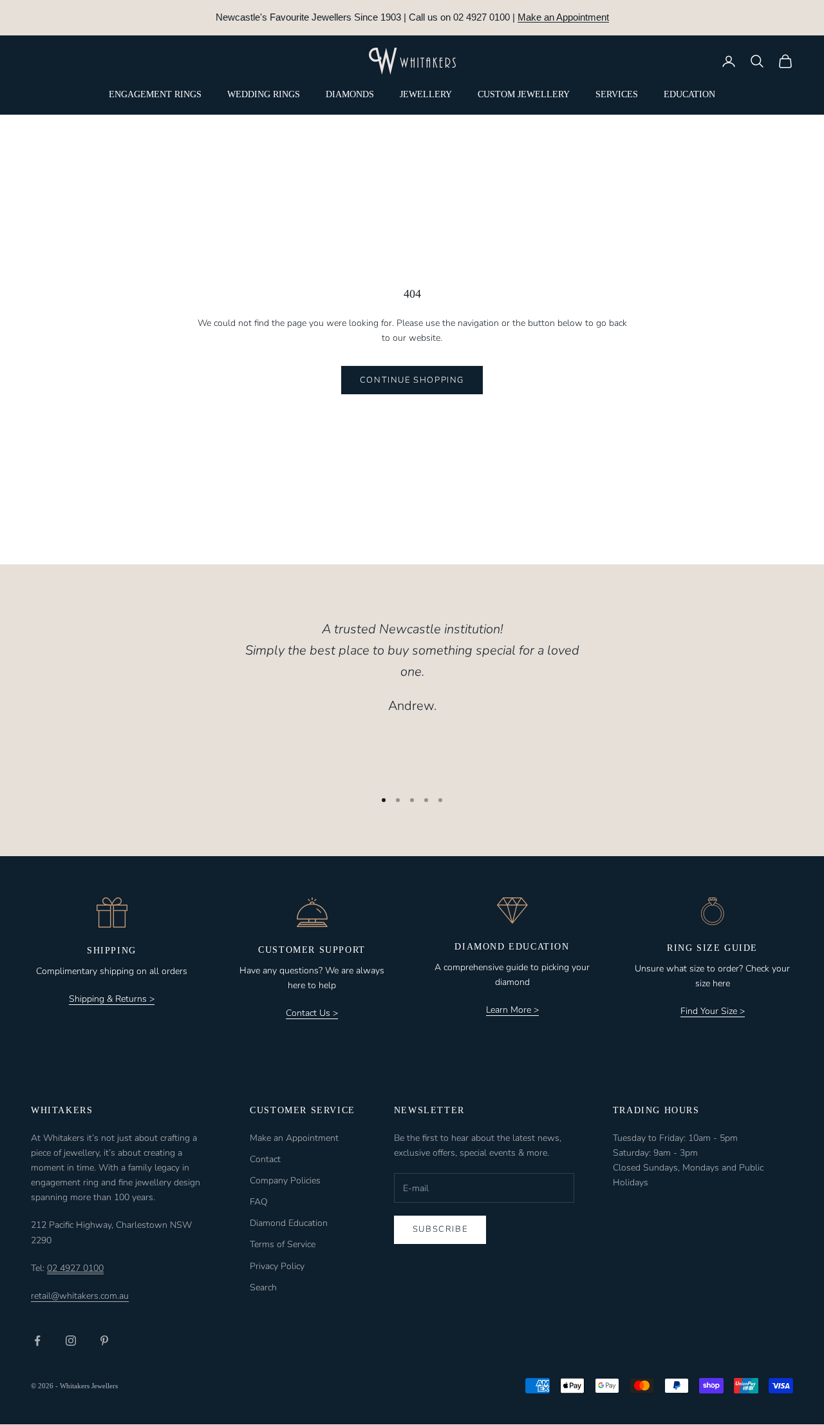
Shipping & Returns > (111, 999)
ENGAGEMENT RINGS (155, 94)
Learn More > (512, 1010)
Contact (265, 1159)
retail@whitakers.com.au (80, 1296)
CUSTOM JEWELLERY (524, 94)
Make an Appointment (563, 17)
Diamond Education (289, 1223)
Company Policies (285, 1180)
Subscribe (440, 1229)
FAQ (259, 1202)
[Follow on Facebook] (37, 1340)
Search (263, 1287)
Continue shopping (412, 380)
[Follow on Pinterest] (104, 1340)
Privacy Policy (277, 1266)
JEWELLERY (426, 94)
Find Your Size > (712, 1011)
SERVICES (616, 94)
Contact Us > (312, 1013)
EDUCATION (689, 94)
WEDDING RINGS (263, 94)
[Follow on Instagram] (70, 1340)
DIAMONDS (350, 94)
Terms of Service (282, 1244)
